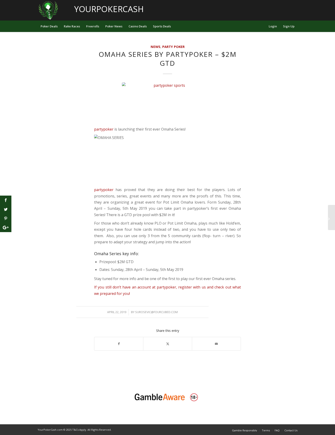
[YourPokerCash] (49, 10)
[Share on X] (167, 343)
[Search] (262, 26)
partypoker (103, 129)
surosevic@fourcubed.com (156, 312)
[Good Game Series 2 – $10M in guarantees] (331, 217)
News (155, 47)
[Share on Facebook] (118, 343)
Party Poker (173, 47)
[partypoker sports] (167, 103)
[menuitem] (49, 26)
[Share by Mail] (216, 343)
